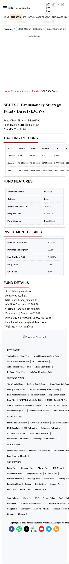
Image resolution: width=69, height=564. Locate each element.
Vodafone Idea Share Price (41, 372)
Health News (40, 484)
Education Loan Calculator (18, 438)
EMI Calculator (14, 428)
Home (6, 17)
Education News (14, 484)
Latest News (12, 468)
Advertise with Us (41, 509)
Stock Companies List (16, 450)
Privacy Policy (49, 498)
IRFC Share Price (40, 361)
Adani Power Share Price (18, 361)
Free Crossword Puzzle (17, 456)
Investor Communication (30, 503)
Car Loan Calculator (16, 433)
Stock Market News (39, 17)
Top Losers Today (37, 395)
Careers (10, 514)
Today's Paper (13, 498)
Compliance (12, 509)
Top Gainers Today (57, 395)
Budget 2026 (40, 489)
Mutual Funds (31, 91)
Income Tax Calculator (17, 422)
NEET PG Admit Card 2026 (31, 400)
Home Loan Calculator (39, 433)
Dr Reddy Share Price (16, 372)
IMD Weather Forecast (17, 395)
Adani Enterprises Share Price (46, 356)
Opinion (27, 484)
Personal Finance (14, 478)
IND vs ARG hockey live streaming (44, 389)
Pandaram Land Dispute (56, 405)
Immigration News (34, 473)
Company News (27, 468)
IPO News (57, 468)
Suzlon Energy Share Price (18, 356)
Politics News (25, 489)
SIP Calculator (30, 428)
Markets (16, 17)
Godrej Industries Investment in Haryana (24, 405)
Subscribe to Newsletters (39, 450)
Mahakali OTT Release (39, 410)
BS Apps (21, 514)
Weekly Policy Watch (16, 389)
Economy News (56, 484)
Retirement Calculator (50, 428)
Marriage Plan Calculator (45, 438)
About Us (27, 498)
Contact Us (25, 509)
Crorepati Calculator (39, 422)
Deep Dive (11, 400)
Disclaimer (11, 503)
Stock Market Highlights (30, 29)
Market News (43, 468)
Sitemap (56, 509)
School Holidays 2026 (16, 410)
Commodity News (14, 473)
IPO (25, 17)
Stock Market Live (15, 384)
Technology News (32, 478)
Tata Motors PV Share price (19, 367)
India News (11, 489)
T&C (37, 498)
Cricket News (51, 473)
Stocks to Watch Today (36, 384)
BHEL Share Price (43, 367)
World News (49, 478)
